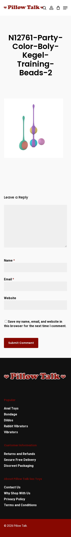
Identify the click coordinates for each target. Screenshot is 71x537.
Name (9, 260)
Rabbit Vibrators (16, 426)
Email (9, 279)
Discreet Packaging (19, 466)
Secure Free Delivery (20, 460)
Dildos (8, 420)
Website (10, 298)
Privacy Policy (14, 499)
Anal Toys (11, 408)
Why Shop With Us (17, 493)
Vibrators (11, 432)
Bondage (10, 414)
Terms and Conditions (20, 505)
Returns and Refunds (19, 454)
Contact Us (12, 487)
